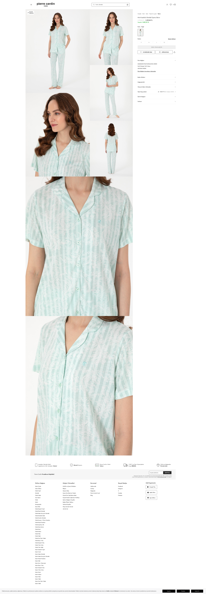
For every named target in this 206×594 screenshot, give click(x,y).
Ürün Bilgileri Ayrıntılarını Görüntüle (147, 71)
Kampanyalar (38, 504)
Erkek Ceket (38, 495)
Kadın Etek (37, 561)
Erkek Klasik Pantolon (40, 522)
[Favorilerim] (171, 4)
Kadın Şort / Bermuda (40, 563)
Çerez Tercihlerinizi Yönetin (69, 493)
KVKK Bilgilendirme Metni (161, 477)
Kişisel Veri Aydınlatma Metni (70, 495)
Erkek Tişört (38, 491)
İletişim (64, 488)
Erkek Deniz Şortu (39, 527)
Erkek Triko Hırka (39, 545)
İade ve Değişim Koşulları (69, 500)
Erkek (36, 500)
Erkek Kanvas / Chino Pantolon (42, 520)
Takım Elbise (38, 488)
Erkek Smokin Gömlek (40, 518)
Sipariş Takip (66, 491)
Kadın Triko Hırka (39, 570)
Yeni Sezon (37, 497)
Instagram (120, 488)
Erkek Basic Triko (39, 540)
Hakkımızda (93, 486)
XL (164, 42)
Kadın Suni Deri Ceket (40, 581)
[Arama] (93, 4)
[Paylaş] (174, 52)
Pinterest (120, 495)
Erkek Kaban (38, 531)
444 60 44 (65, 509)
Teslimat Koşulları (67, 504)
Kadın (143, 14)
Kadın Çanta (38, 486)
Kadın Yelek (38, 579)
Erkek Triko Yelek (39, 547)
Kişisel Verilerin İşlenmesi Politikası (71, 497)
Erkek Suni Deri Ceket (40, 538)
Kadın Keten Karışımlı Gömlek (42, 556)
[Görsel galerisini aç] (58, 51)
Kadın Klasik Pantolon (40, 558)
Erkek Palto (37, 534)
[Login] (167, 4)
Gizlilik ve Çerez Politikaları (69, 486)
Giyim (147, 14)
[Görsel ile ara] (127, 4)
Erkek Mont (37, 529)
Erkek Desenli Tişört (40, 509)
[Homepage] (46, 5)
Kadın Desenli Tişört (40, 549)
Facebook (120, 486)
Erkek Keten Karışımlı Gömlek (42, 513)
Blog (91, 495)
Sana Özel (37, 506)
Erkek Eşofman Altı (39, 525)
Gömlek (37, 493)
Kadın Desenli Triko (39, 567)
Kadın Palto (38, 577)
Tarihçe (92, 488)
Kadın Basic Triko (39, 565)
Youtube (120, 493)
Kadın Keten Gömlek (40, 554)
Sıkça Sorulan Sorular (68, 506)
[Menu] (31, 4)
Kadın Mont (38, 572)
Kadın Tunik (38, 552)
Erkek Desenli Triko (39, 543)
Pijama (159, 14)
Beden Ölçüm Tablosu (68, 502)
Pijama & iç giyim (153, 14)
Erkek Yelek (38, 536)
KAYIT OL (167, 472)
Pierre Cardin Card (95, 493)
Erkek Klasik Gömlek (40, 511)
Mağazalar (92, 491)
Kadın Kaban (38, 574)
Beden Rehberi (172, 39)
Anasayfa (139, 14)
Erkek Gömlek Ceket (40, 516)
